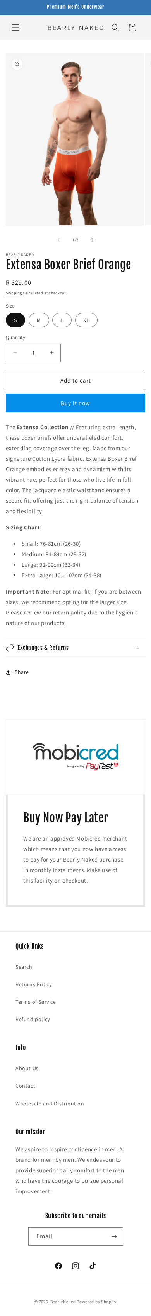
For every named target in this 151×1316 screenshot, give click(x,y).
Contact (25, 1085)
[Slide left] (58, 240)
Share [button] (22, 671)
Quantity (15, 337)
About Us (27, 1068)
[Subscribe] (114, 1236)
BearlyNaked (63, 1301)
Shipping (14, 293)
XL (86, 320)
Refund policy (32, 1019)
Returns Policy (33, 984)
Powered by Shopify (97, 1301)
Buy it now (75, 403)
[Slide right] (92, 240)
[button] (15, 27)
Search (24, 966)
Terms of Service (35, 1001)
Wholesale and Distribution (49, 1103)
